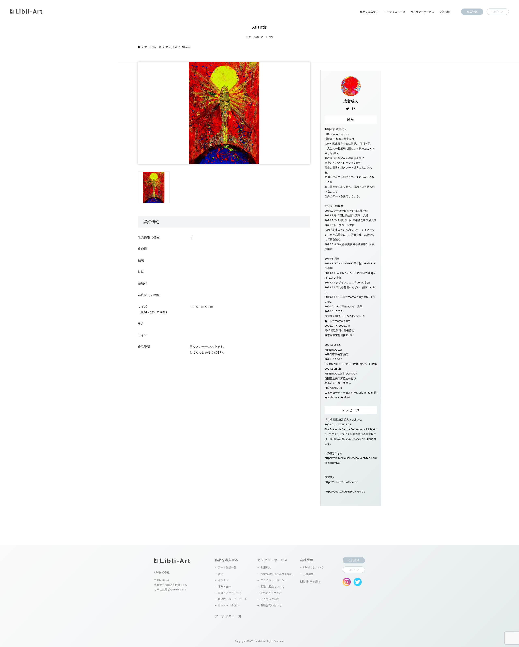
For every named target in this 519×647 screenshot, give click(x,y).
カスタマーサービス (422, 12)
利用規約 (266, 567)
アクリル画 (252, 37)
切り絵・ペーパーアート (232, 599)
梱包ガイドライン (271, 592)
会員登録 (472, 11)
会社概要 (308, 574)
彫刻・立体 (224, 586)
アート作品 (266, 37)
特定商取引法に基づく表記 (276, 574)
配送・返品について (272, 586)
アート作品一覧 (227, 567)
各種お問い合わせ (271, 605)
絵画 (220, 574)
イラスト (223, 580)
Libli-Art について (313, 567)
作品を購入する (369, 12)
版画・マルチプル (228, 605)
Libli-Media (310, 581)
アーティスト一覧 (394, 12)
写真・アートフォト (230, 592)
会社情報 (444, 12)
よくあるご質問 (270, 599)
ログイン (497, 11)
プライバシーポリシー (274, 580)
